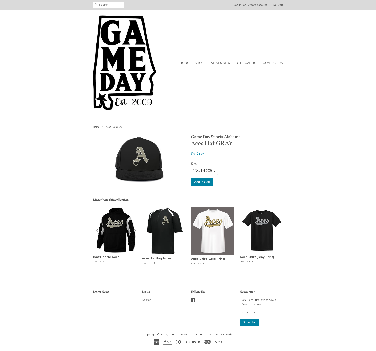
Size (194, 164)
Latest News (101, 292)
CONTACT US (273, 63)
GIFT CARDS (246, 63)
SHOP (199, 63)
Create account (257, 5)
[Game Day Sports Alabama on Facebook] (193, 300)
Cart (280, 5)
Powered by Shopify (219, 334)
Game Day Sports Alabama (186, 334)
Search (146, 299)
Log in (237, 5)
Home (184, 63)
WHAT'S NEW (220, 63)
